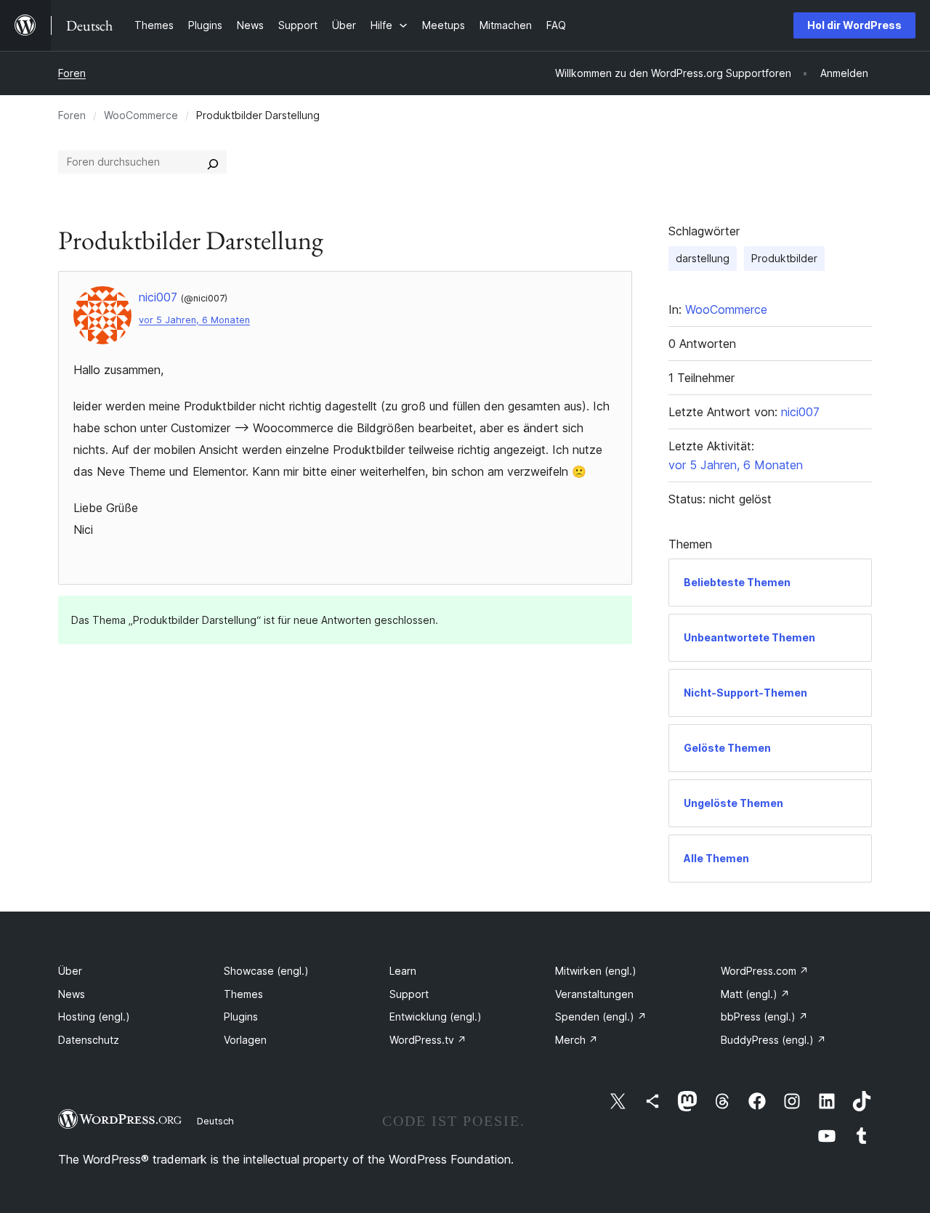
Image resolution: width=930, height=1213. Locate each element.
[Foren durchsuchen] (213, 162)
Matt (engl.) (755, 994)
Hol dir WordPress (854, 25)
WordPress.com (765, 971)
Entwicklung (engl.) (435, 1016)
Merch (576, 1040)
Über (70, 971)
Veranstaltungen (594, 994)
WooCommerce (141, 115)
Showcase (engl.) (266, 971)
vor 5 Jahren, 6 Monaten (194, 320)
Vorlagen (245, 1040)
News (71, 994)
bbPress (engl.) (764, 1016)
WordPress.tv (427, 1040)
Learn (402, 971)
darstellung (702, 258)
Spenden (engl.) (601, 1016)
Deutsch (215, 1121)
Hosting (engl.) (94, 1016)
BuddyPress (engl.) (773, 1040)
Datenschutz (88, 1040)
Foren (72, 73)
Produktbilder (784, 258)
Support (409, 994)
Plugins (241, 1016)
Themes (243, 994)
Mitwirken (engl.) (595, 971)
